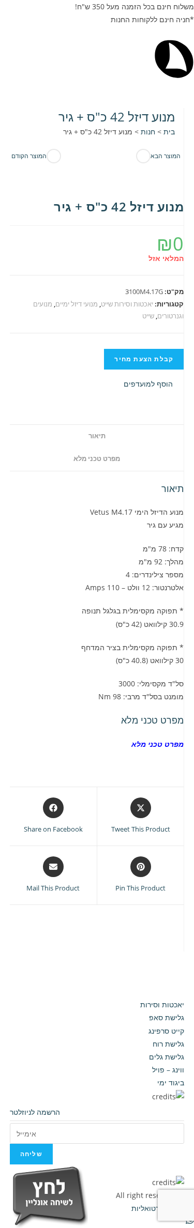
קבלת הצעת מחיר (143, 359)
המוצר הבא (166, 155)
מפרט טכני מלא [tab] (96, 458)
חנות (148, 131)
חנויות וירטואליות (156, 1208)
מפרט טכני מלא (157, 744)
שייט (148, 315)
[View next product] (143, 156)
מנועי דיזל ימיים (76, 304)
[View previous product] (54, 156)
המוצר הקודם (29, 155)
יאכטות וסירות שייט (127, 304)
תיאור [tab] (97, 436)
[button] (154, 383)
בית (169, 131)
